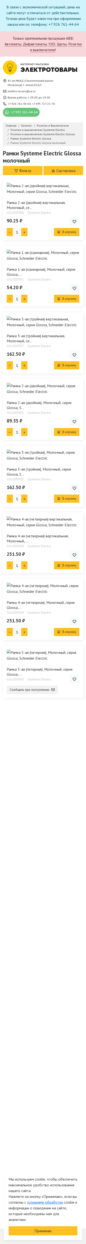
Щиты (62, 44)
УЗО (51, 44)
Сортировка (65, 170)
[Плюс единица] (24, 232)
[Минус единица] (10, 232)
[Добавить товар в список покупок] (74, 221)
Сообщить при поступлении (30, 689)
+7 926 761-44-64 (19, 103)
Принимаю (43, 1230)
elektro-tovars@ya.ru (22, 91)
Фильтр (24, 170)
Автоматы (13, 44)
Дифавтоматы (35, 44)
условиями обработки (45, 1202)
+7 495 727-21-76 (43, 103)
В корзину (69, 232)
